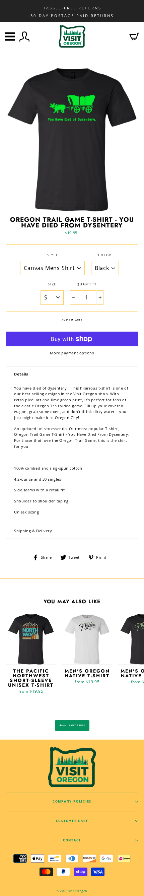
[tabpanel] (72, 452)
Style (52, 255)
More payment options (72, 352)
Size (52, 284)
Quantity (86, 284)
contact (72, 840)
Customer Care (72, 821)
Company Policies (72, 802)
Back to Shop (77, 726)
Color (105, 255)
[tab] (72, 374)
